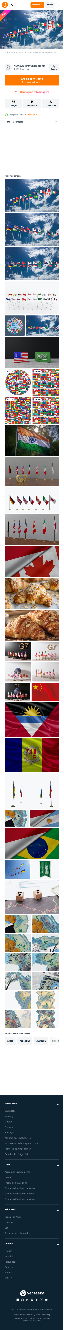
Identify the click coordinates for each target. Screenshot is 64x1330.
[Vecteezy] (5, 5)
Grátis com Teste (32, 80)
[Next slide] (52, 1309)
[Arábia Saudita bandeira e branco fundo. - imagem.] (19, 1024)
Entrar (50, 4)
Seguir (54, 69)
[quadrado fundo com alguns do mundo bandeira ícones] (18, 458)
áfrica (10, 1309)
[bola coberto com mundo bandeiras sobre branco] (18, 402)
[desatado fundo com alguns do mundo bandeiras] (18, 430)
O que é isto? (32, 114)
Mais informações (15, 120)
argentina (25, 1309)
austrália (41, 1309)
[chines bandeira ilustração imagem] (18, 809)
